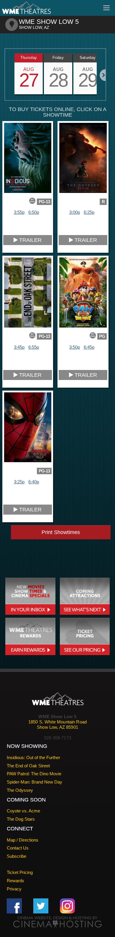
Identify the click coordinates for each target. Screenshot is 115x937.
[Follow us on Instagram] (67, 905)
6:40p (33, 481)
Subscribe (16, 856)
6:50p (33, 212)
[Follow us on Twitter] (40, 905)
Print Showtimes (61, 532)
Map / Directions (22, 839)
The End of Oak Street (28, 765)
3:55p (19, 212)
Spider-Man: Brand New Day (34, 781)
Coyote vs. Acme (23, 810)
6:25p (89, 212)
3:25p (19, 481)
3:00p (74, 212)
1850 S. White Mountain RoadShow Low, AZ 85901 (57, 724)
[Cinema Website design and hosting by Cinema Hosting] (57, 921)
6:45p (89, 347)
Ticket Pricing (20, 872)
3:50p (74, 347)
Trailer (30, 240)
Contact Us (18, 847)
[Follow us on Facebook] (14, 905)
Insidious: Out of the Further (33, 757)
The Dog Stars (21, 819)
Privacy (14, 888)
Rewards (15, 880)
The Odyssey (20, 790)
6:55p (33, 347)
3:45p (19, 347)
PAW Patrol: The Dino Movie (34, 773)
